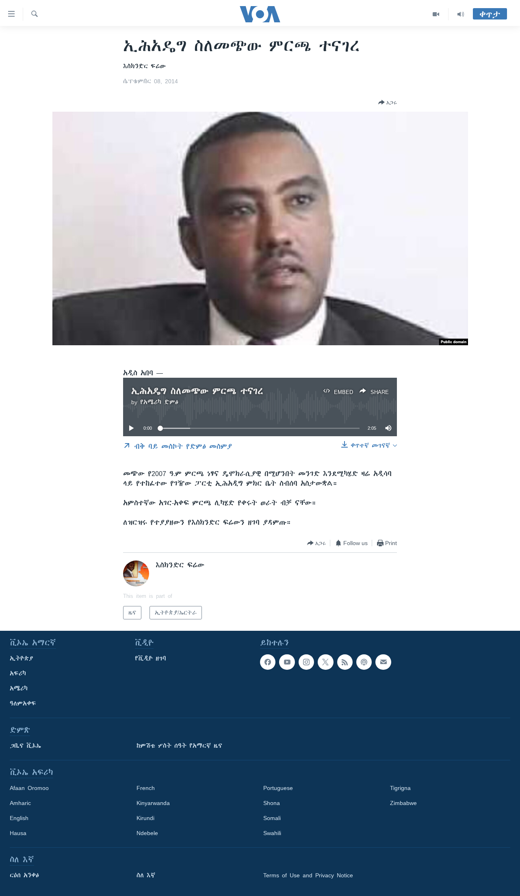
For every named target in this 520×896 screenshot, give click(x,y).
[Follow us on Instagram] (306, 662)
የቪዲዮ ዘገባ (150, 658)
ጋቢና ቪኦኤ (25, 745)
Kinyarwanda (153, 803)
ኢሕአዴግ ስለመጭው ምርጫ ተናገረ (197, 391)
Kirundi (145, 818)
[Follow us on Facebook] (267, 662)
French (145, 788)
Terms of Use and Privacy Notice (308, 875)
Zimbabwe (403, 803)
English (19, 818)
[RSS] (345, 662)
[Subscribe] (383, 662)
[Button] (387, 102)
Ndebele (147, 833)
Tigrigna (400, 788)
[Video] (436, 14)
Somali (272, 818)
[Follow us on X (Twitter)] (325, 662)
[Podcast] (364, 662)
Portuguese (278, 788)
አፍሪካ (18, 673)
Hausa (18, 833)
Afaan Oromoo (29, 788)
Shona (271, 803)
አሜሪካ (19, 688)
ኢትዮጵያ (21, 658)
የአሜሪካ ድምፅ (159, 402)
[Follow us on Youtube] (287, 662)
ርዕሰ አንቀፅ (24, 875)
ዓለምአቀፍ (23, 703)
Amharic (20, 803)
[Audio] (460, 14)
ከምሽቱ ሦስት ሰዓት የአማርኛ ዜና (179, 745)
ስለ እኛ (145, 875)
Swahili (272, 833)
